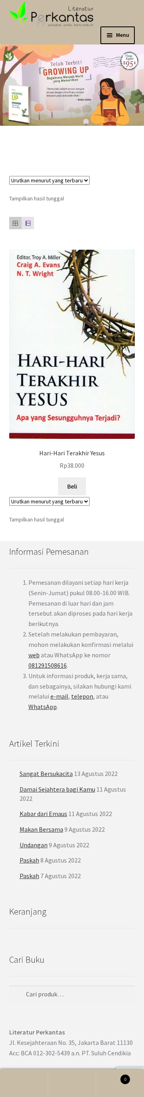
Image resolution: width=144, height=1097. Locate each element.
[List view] (28, 223)
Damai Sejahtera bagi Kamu (57, 789)
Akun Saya (24, 1083)
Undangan (34, 845)
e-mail (59, 696)
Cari (72, 1083)
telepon (82, 696)
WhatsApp (42, 707)
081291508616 (47, 665)
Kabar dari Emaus (43, 814)
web (34, 655)
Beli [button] (72, 486)
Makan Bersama (41, 829)
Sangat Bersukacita (46, 774)
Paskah (29, 860)
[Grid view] (15, 223)
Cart (111, 1076)
